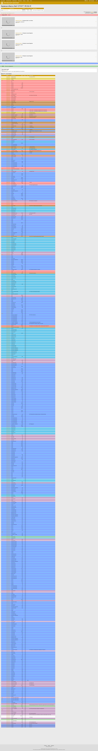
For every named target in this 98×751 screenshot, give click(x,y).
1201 (2, 698)
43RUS (18, 22)
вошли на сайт (6, 70)
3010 (2, 168)
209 (2, 270)
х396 (2, 531)
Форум (49, 745)
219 (2, 697)
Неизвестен (8, 273)
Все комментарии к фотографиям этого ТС (7, 13)
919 (2, 699)
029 (2, 254)
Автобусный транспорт (11, 3)
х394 (2, 290)
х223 (2, 313)
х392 (2, 128)
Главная (45, 745)
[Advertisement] (49, 736)
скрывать (92, 12)
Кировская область (19, 20)
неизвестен (8, 76)
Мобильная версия (49, 746)
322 (2, 80)
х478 (2, 709)
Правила (52, 745)
